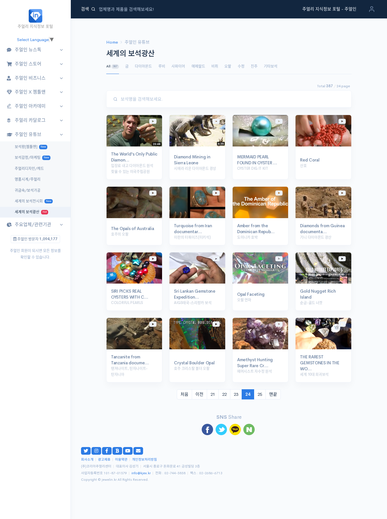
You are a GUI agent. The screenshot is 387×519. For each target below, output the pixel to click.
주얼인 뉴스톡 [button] (28, 50)
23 (236, 394)
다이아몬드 (143, 66)
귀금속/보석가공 (28, 190)
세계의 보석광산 (31, 212)
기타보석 (270, 66)
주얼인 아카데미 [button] (30, 106)
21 (212, 394)
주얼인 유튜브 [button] (28, 134)
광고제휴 (104, 460)
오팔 (227, 66)
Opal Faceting (251, 294)
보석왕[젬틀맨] (30, 146)
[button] (372, 10)
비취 (214, 66)
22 (224, 394)
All (111, 66)
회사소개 (87, 460)
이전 (199, 394)
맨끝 (273, 394)
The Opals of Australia (132, 228)
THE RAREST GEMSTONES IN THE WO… (319, 362)
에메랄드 (198, 66)
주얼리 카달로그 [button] (30, 120)
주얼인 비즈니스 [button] (30, 78)
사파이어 (178, 66)
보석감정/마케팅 (32, 157)
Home (112, 42)
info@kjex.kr (141, 473)
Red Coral (309, 160)
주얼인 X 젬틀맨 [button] (30, 92)
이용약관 (121, 460)
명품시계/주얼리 (28, 179)
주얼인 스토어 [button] (28, 64)
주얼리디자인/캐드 (29, 168)
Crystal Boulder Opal (194, 362)
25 (260, 394)
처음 (184, 394)
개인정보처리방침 (144, 460)
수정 (241, 66)
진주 (254, 66)
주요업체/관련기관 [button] (33, 224)
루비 (161, 66)
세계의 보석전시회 (33, 201)
